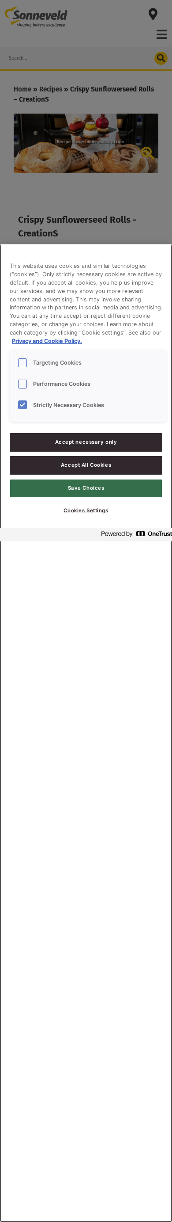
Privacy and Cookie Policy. (47, 341)
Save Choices (86, 488)
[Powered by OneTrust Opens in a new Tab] (134, 535)
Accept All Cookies (86, 465)
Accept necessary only (86, 442)
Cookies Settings (86, 510)
